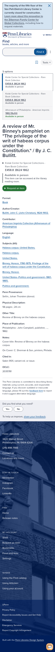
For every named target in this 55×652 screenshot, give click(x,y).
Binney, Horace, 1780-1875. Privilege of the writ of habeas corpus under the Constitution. (26, 265)
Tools (46, 62)
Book (5, 202)
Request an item (15, 188)
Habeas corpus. (10, 252)
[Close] (49, 6)
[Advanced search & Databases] (50, 52)
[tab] (27, 82)
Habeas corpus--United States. (18, 247)
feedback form (36, 390)
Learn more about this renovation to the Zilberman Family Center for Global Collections (23, 19)
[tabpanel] (27, 176)
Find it (40, 52)
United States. (10, 258)
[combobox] (18, 52)
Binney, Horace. (10, 272)
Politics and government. (15, 285)
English (6, 237)
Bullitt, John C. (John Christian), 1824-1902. (25, 212)
